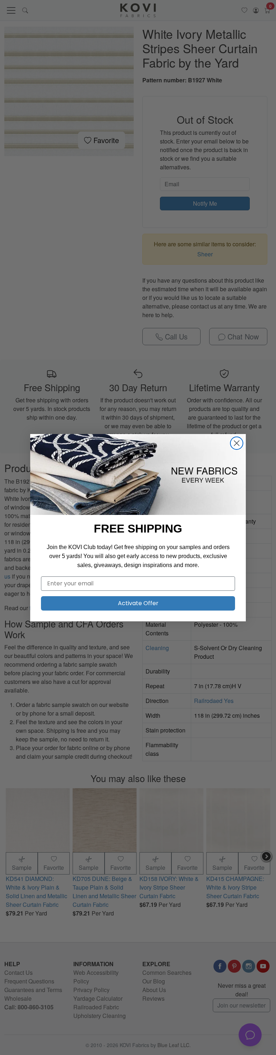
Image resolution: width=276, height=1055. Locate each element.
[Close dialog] (236, 443)
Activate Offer (138, 603)
